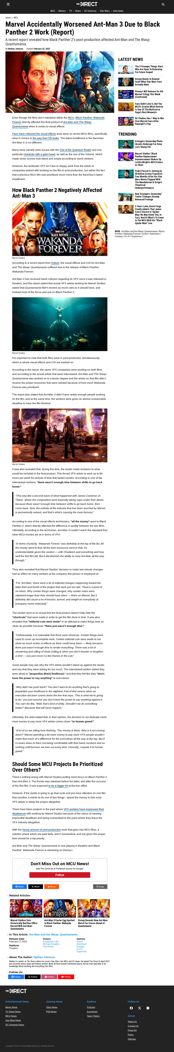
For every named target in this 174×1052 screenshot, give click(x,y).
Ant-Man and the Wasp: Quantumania (53, 934)
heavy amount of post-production (41, 829)
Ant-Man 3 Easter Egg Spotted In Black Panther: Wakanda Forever (59, 923)
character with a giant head (39, 154)
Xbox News (51, 1007)
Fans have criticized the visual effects (34, 133)
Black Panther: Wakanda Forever (139, 232)
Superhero (82, 951)
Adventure (82, 944)
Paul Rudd (48, 946)
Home (8, 18)
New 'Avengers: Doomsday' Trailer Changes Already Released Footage (148, 197)
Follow (17, 977)
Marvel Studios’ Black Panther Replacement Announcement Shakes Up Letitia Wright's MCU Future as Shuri (149, 159)
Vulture (55, 262)
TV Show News (13, 1012)
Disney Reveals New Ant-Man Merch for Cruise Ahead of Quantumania (93, 923)
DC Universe (90, 10)
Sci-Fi (79, 949)
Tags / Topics (93, 1016)
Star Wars (105, 10)
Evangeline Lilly (50, 941)
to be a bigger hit (58, 785)
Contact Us (133, 1026)
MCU (53, 10)
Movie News (11, 1007)
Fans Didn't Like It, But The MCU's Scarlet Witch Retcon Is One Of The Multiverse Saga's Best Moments (149, 108)
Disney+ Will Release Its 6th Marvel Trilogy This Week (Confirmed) (149, 94)
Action (80, 941)
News (78, 10)
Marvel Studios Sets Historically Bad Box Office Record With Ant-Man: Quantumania (23, 924)
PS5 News (51, 1012)
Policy (131, 1035)
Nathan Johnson (15, 48)
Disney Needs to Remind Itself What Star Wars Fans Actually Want (148, 82)
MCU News (11, 1016)
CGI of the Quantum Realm (75, 149)
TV (70, 10)
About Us (132, 1021)
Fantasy (80, 946)
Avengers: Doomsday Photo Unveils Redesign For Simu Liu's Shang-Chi (148, 144)
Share (21, 887)
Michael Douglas (51, 944)
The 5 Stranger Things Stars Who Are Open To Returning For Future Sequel (149, 69)
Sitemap (132, 1039)
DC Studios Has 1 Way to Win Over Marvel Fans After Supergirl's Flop (149, 121)
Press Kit (132, 1030)
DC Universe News (14, 1025)
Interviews (118, 10)
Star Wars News (13, 1020)
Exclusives (92, 1012)
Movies (62, 10)
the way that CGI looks (46, 138)
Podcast (91, 1007)
